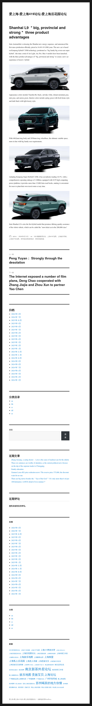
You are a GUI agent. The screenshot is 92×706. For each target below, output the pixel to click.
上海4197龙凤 (51, 236)
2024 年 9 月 (16, 361)
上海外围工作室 (62, 653)
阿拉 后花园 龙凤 (46, 687)
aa (31, 236)
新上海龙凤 (62, 679)
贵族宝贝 (27, 687)
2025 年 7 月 (16, 329)
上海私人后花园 (17, 660)
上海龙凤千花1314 (39, 665)
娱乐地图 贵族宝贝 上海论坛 (38, 674)
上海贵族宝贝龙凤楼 (16, 665)
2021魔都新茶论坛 (40, 236)
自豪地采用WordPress (44, 699)
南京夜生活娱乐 (13, 670)
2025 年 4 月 (16, 339)
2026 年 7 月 (16, 317)
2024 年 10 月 (16, 358)
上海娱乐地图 (26, 656)
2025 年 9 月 (16, 323)
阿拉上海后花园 (35, 687)
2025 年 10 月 (16, 320)
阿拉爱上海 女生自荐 (58, 687)
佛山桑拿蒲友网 (49, 665)
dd (12, 410)
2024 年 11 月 (16, 355)
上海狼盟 (48, 656)
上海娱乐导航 (62, 236)
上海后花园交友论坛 (15, 653)
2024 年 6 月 (16, 370)
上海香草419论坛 (28, 665)
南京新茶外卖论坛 (38, 669)
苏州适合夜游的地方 (27, 239)
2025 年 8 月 (16, 326)
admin (15, 236)
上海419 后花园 (25, 650)
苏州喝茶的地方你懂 (49, 683)
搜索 (11, 429)
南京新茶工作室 (57, 670)
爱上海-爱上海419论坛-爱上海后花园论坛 (38, 13)
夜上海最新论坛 (14, 675)
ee (12, 413)
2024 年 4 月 (16, 377)
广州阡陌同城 (51, 678)
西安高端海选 (39, 239)
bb (12, 404)
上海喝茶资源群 (51, 653)
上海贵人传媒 (31, 661)
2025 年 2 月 (16, 345)
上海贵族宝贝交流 (55, 661)
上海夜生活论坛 (14, 657)
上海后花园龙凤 (41, 653)
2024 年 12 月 (16, 351)
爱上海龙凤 (18, 683)
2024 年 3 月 (16, 380)
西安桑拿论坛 (13, 687)
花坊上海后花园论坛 (29, 683)
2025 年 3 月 (16, 342)
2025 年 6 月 (16, 333)
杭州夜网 (11, 683)
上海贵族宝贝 (43, 661)
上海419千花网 (35, 650)
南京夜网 (21, 670)
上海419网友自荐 (48, 650)
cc (12, 407)
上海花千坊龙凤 (14, 239)
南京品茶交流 (59, 665)
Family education (17, 469)
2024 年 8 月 (16, 364)
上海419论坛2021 (60, 650)
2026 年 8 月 (16, 314)
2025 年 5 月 (16, 336)
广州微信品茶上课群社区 (17, 679)
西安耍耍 (21, 687)
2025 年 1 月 (16, 348)
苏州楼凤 (65, 683)
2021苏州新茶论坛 (14, 650)
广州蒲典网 (31, 679)
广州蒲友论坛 (40, 679)
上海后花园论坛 (29, 653)
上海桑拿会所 (38, 657)
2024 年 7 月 (16, 367)
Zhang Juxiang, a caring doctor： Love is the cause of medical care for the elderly (40, 459)
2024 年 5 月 (16, 374)
